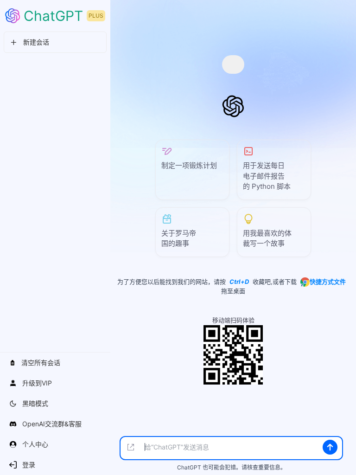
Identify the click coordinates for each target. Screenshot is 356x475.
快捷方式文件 (328, 281)
